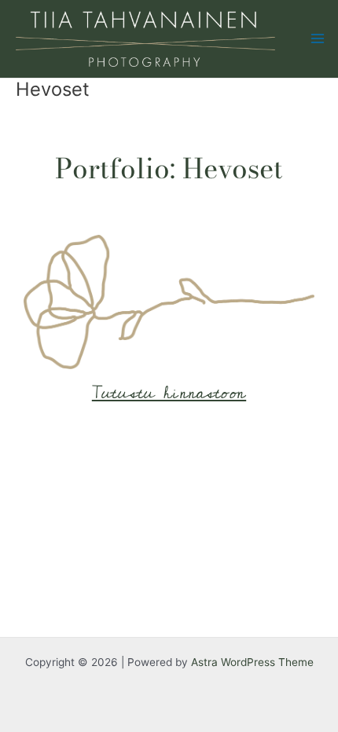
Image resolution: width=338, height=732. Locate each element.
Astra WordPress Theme (252, 662)
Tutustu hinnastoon (169, 393)
